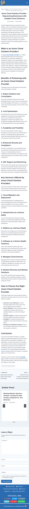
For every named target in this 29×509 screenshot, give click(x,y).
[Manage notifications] (26, 506)
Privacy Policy (11, 486)
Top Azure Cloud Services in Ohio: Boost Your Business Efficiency (22, 375)
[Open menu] (27, 3)
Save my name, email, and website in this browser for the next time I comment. (14, 477)
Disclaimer (20, 486)
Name (3, 459)
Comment (4, 440)
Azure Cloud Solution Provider (8, 365)
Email (3, 466)
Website (4, 472)
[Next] (25, 406)
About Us (23, 488)
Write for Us (7, 491)
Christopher (11, 21)
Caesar (6, 402)
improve (3, 351)
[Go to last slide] (4, 406)
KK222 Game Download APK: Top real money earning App (7, 375)
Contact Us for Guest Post (11, 488)
